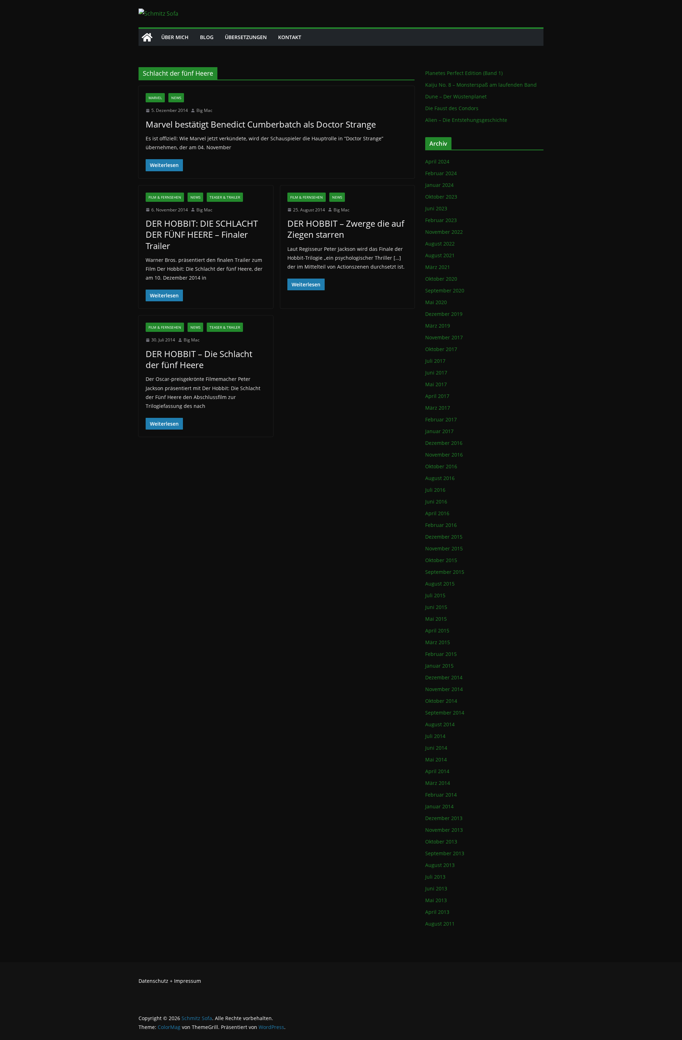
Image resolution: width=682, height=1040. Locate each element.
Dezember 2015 (443, 536)
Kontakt (289, 37)
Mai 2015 (436, 618)
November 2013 (444, 829)
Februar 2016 (441, 525)
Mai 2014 (436, 759)
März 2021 (437, 267)
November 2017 (444, 337)
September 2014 (444, 712)
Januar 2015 (439, 665)
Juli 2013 (435, 876)
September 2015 (444, 572)
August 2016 (440, 478)
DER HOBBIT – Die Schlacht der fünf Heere (199, 359)
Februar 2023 (441, 220)
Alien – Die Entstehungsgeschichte (466, 120)
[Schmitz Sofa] (147, 37)
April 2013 (437, 912)
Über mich (175, 37)
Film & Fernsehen (164, 197)
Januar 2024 (439, 185)
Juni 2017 (436, 372)
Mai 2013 (436, 900)
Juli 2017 (435, 360)
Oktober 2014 (441, 700)
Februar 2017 (441, 419)
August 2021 (440, 255)
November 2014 (444, 689)
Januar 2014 (439, 806)
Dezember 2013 (443, 818)
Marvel (155, 97)
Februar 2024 (441, 173)
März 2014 (437, 783)
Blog (206, 37)
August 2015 (440, 583)
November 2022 (444, 231)
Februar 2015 (441, 654)
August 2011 (440, 923)
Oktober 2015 (441, 560)
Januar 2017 (439, 431)
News (176, 97)
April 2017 (437, 396)
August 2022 (440, 243)
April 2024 (437, 161)
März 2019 (437, 325)
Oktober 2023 (441, 196)
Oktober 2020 (441, 278)
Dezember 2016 (443, 443)
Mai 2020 (436, 302)
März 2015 (437, 642)
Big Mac (204, 110)
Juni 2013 (436, 888)
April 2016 (437, 513)
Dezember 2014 (443, 677)
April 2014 (437, 771)
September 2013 (444, 853)
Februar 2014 (441, 794)
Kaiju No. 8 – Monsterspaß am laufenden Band (481, 84)
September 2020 (444, 290)
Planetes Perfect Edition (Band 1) (464, 73)
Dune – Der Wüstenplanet (456, 96)
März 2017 (437, 407)
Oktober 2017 (441, 349)
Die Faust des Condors (451, 108)
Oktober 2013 (441, 841)
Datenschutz (153, 980)
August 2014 (440, 724)
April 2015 (437, 630)
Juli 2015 (435, 595)
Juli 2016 (435, 489)
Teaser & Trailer (225, 197)
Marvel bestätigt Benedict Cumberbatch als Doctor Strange (261, 124)
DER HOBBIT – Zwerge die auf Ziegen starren (345, 228)
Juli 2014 (435, 736)
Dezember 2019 (443, 314)
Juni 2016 (436, 501)
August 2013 (440, 865)
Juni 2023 (436, 208)
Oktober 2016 (441, 466)
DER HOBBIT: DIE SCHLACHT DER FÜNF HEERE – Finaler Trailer (202, 234)
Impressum (187, 980)
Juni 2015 (436, 607)
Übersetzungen (246, 37)
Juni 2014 (436, 747)
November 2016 (444, 454)
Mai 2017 (436, 384)
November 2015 (444, 548)
